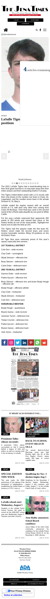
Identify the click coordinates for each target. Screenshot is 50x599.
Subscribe (35, 20)
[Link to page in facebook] (4, 342)
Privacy (14, 584)
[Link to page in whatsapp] (37, 342)
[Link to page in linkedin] (24, 342)
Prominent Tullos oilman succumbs (9, 440)
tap (44, 30)
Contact (36, 580)
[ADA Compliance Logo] (25, 570)
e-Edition (25, 24)
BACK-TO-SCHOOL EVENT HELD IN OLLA (36, 444)
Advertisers (14, 580)
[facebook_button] (40, 30)
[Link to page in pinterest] (31, 342)
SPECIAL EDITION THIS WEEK (11, 475)
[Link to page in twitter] (18, 342)
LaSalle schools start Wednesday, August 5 (12, 503)
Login (16, 20)
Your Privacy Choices (20, 591)
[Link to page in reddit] (44, 342)
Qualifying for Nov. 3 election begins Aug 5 (36, 475)
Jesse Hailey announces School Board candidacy (37, 520)
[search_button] (36, 30)
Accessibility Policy (36, 584)
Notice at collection (13, 595)
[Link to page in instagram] (11, 342)
